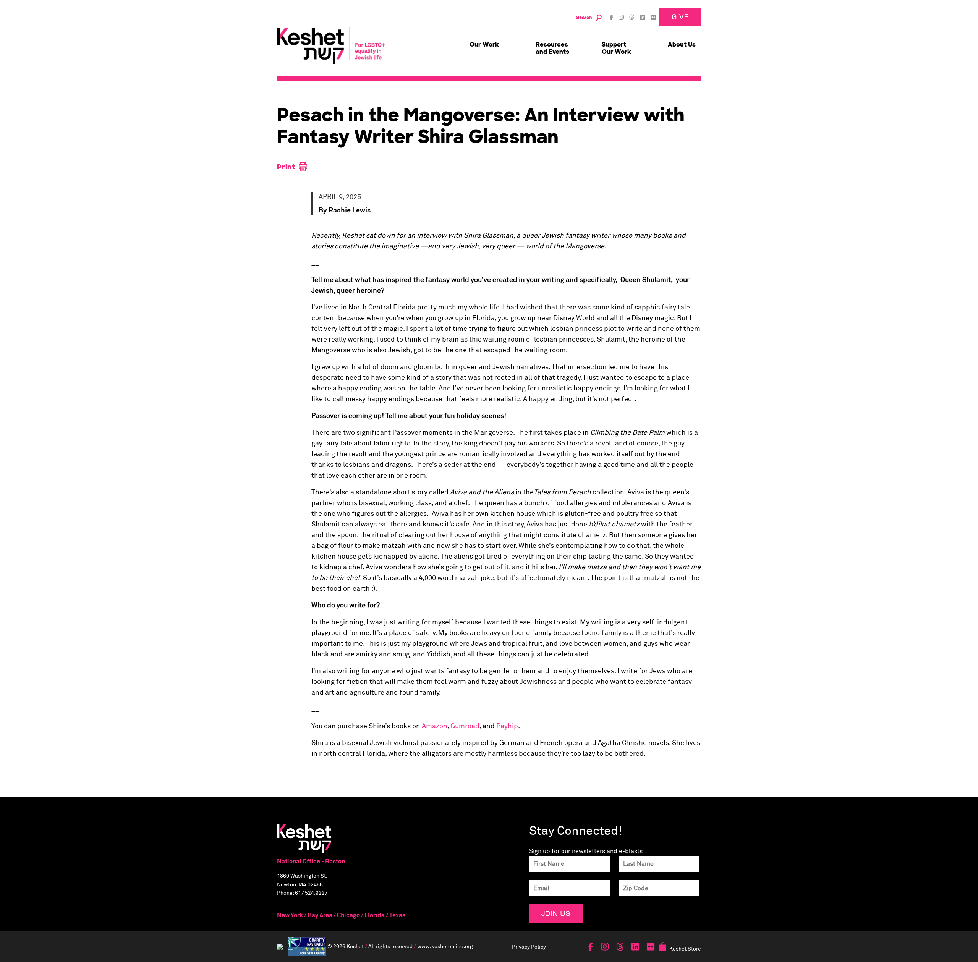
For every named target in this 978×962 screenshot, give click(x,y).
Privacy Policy (529, 946)
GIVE (680, 16)
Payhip (507, 726)
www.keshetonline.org (445, 946)
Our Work (484, 44)
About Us (682, 44)
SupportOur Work (616, 48)
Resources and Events (552, 48)
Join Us (555, 913)
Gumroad (464, 726)
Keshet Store (685, 948)
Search (584, 17)
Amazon (434, 726)
